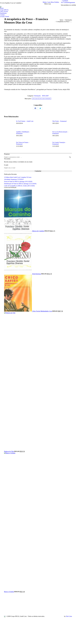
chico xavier (35, 98)
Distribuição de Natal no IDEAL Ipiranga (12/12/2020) (20, 183)
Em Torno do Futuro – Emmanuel (22, 143)
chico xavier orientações (45, 98)
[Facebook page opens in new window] (5, 609)
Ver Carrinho (64, 2)
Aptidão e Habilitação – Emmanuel (23, 132)
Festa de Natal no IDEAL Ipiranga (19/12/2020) (18, 181)
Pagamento (71, 2)
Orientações (37, 96)
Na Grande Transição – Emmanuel (59, 143)
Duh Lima (69, 616)
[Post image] (9, 124)
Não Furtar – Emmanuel (59, 121)
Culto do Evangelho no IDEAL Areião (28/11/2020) (19, 186)
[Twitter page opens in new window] (8, 609)
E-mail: (6, 165)
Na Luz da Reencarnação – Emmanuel (60, 132)
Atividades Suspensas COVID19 (13, 179)
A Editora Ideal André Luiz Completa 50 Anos (17, 177)
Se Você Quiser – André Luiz (24, 121)
